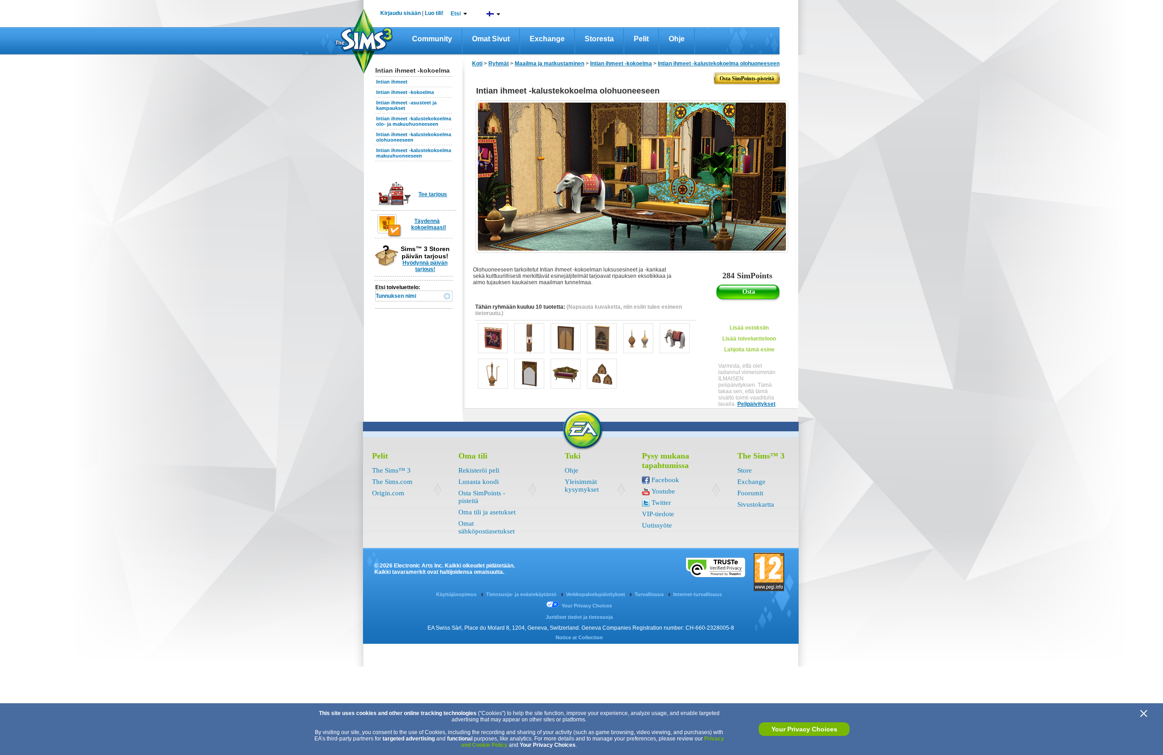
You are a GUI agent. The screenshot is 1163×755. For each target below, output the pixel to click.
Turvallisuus (650, 594)
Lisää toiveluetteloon (749, 339)
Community (432, 39)
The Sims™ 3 (391, 470)
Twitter (661, 502)
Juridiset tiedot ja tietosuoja (579, 617)
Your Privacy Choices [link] (587, 605)
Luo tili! (434, 13)
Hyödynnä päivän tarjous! (425, 266)
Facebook (665, 480)
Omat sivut (491, 39)
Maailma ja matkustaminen (549, 63)
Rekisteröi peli (478, 470)
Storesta (599, 39)
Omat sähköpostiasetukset (486, 527)
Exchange (547, 39)
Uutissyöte (657, 525)
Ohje (677, 39)
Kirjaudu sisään (400, 13)
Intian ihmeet (392, 81)
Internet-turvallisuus (697, 594)
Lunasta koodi (478, 481)
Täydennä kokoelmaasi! (428, 224)
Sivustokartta (755, 504)
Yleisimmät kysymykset (582, 485)
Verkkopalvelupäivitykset (596, 594)
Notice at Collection (579, 637)
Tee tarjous (432, 194)
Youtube (663, 491)
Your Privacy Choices (804, 729)
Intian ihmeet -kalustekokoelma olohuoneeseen (719, 63)
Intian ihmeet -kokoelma (405, 92)
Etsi (456, 13)
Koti (477, 63)
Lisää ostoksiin (749, 328)
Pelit (641, 39)
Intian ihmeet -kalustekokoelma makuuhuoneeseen (413, 153)
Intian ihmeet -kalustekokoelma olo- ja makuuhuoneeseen (413, 121)
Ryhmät (498, 63)
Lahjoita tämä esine (749, 349)
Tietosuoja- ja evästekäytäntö (522, 594)
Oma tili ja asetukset (487, 512)
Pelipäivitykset (756, 404)
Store (744, 470)
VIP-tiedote (658, 514)
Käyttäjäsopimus (457, 594)
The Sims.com (392, 481)
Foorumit (750, 493)
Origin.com (388, 493)
